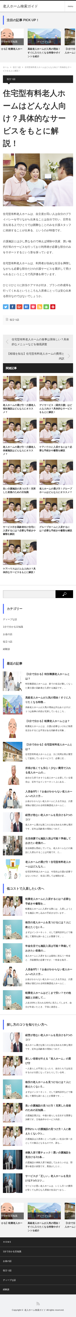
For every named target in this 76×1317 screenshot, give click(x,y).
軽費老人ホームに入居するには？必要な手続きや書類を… (48, 901)
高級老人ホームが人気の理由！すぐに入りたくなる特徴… (48, 700)
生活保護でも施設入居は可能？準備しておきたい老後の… (48, 840)
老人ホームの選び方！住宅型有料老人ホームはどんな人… (48, 864)
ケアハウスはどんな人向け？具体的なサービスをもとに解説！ (19, 570)
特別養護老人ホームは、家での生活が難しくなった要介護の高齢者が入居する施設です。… (48, 686)
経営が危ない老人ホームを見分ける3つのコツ (48, 817)
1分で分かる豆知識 (57, 41)
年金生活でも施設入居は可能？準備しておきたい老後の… (48, 948)
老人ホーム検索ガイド (20, 6)
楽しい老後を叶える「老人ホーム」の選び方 (48, 1061)
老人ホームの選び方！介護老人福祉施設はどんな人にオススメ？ (19, 408)
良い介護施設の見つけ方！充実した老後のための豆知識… (48, 1108)
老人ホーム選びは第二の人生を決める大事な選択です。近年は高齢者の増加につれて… (48, 826)
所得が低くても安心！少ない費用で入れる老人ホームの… (48, 770)
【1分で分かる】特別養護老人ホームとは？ (47, 676)
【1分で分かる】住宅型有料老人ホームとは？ (56, 51)
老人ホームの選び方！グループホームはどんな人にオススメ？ (55, 490)
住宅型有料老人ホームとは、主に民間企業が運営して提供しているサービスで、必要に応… (48, 756)
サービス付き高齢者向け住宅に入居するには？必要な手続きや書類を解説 (19, 530)
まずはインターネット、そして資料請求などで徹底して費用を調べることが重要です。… (48, 934)
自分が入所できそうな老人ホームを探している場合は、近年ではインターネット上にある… (48, 780)
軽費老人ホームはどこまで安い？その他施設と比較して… (48, 995)
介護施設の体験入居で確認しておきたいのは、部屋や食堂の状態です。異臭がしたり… (48, 1164)
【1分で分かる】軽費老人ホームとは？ (47, 721)
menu (70, 6)
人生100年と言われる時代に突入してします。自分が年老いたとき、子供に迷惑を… (48, 1005)
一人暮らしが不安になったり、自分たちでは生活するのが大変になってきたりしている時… (48, 1070)
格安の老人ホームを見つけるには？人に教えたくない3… (48, 924)
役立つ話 (17, 67)
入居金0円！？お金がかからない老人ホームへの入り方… (48, 793)
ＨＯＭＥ (7, 1242)
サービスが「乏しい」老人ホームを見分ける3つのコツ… (48, 1178)
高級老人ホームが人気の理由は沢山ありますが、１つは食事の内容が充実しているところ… (48, 709)
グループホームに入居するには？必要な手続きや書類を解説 (55, 529)
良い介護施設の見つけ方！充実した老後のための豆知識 (19, 490)
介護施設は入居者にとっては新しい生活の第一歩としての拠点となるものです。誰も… (48, 1141)
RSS (38, 1303)
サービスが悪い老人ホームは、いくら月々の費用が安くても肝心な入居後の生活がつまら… (48, 1188)
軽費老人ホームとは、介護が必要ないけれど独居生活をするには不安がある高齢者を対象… (48, 728)
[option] (19, 44)
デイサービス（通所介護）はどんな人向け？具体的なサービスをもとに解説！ (55, 408)
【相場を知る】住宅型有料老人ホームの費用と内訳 (35, 356)
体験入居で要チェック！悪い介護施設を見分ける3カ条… (48, 1154)
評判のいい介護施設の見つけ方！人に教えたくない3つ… (48, 1131)
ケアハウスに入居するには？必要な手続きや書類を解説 (55, 449)
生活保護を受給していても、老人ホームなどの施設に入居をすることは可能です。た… (48, 850)
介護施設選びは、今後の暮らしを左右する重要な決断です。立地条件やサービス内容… (48, 1117)
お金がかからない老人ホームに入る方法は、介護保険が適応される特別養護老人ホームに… (48, 803)
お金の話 (7, 634)
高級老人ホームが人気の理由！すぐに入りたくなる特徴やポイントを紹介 (19, 53)
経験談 (6, 649)
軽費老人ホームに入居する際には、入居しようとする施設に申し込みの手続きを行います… (48, 911)
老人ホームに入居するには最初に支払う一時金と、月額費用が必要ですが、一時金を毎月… (47, 958)
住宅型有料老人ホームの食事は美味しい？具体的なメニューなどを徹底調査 (40, 342)
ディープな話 (19, 41)
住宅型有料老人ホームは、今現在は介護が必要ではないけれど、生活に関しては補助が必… (48, 873)
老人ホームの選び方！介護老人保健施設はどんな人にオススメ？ (19, 450)
